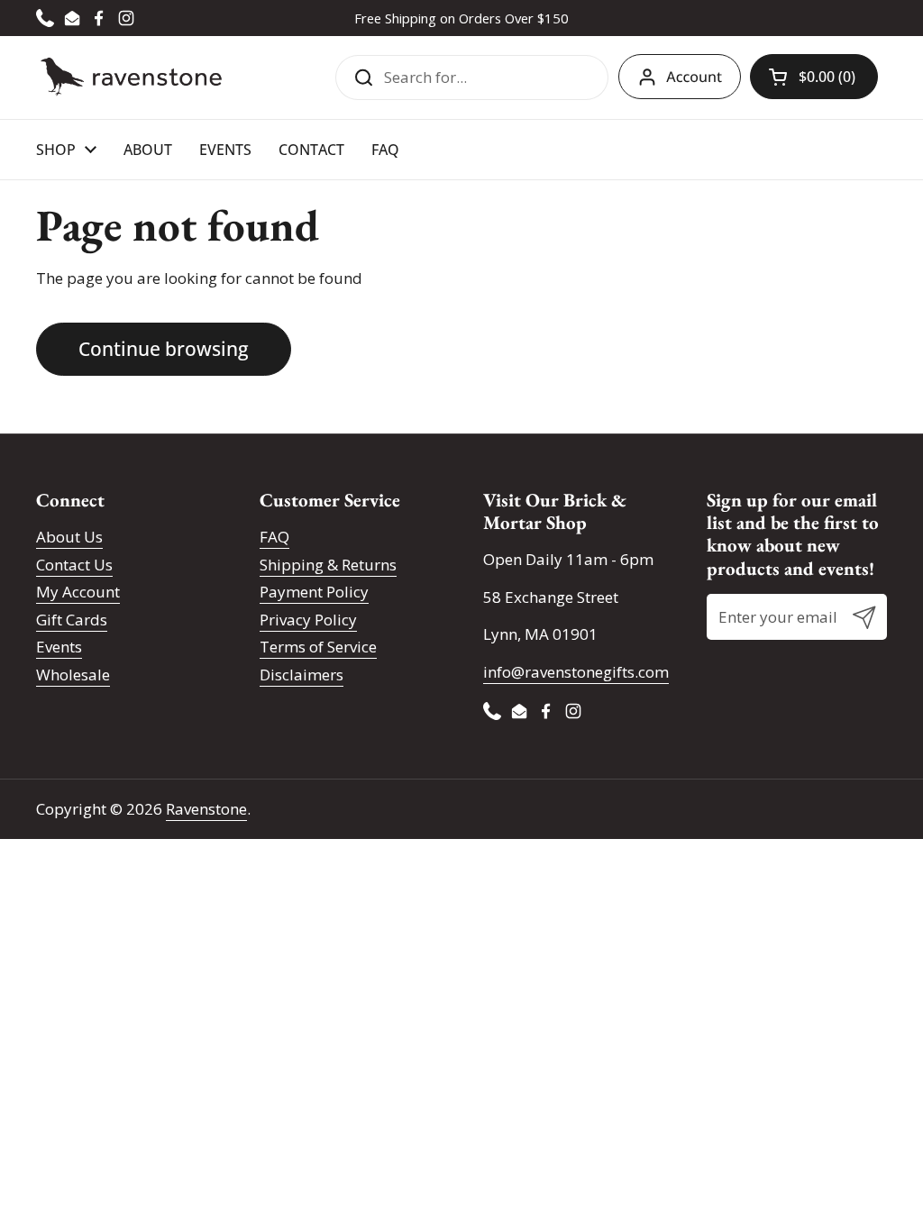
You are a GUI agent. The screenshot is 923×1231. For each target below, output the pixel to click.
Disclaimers (301, 674)
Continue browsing (163, 348)
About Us (69, 536)
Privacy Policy (308, 619)
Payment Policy (314, 591)
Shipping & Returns (328, 564)
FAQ (274, 536)
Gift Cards (71, 619)
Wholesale (73, 674)
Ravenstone (206, 808)
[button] (814, 76)
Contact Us (74, 564)
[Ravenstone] (131, 77)
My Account (78, 591)
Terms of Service (318, 646)
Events (59, 646)
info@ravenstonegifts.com (576, 671)
